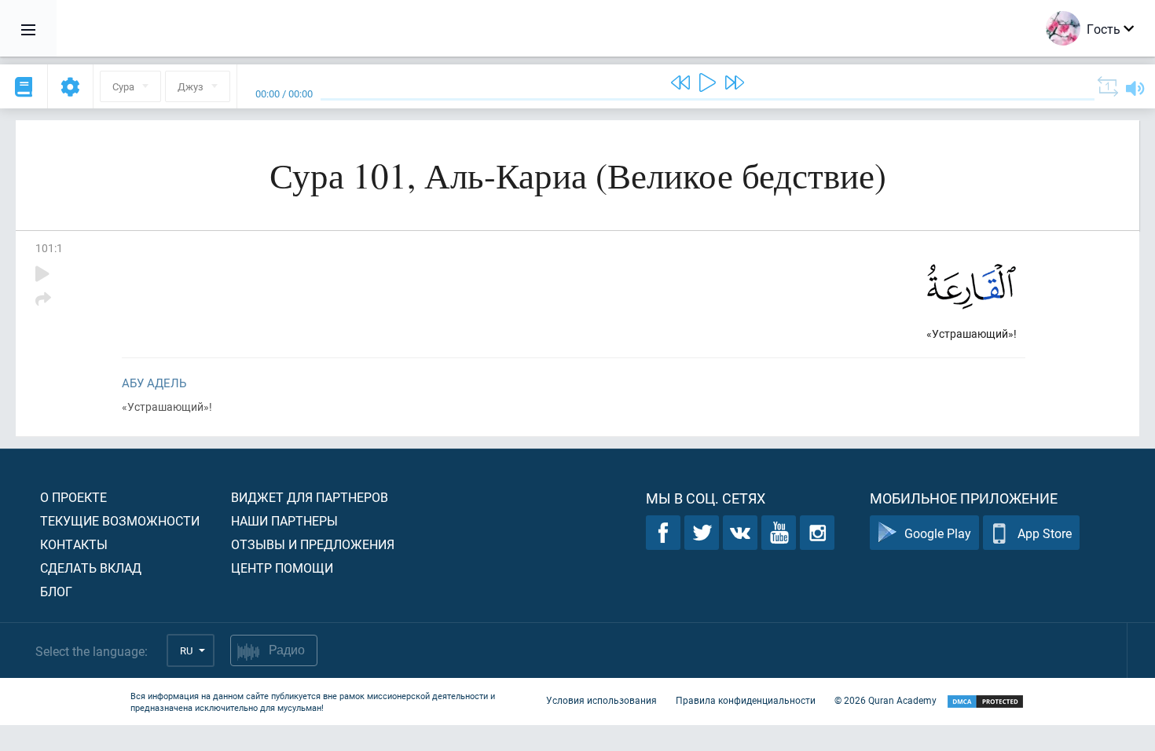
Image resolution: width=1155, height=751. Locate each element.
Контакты (74, 544)
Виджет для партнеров (309, 497)
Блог (56, 591)
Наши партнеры (284, 520)
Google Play (937, 533)
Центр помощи (282, 567)
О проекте (73, 497)
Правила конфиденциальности (746, 700)
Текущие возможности (120, 520)
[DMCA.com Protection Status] (985, 702)
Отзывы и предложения (312, 544)
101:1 (49, 247)
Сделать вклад (90, 567)
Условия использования (601, 700)
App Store (1045, 533)
